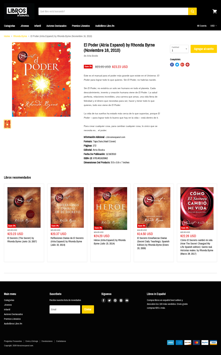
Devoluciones (47, 341)
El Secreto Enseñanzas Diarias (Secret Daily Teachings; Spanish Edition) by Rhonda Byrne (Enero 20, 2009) (153, 243)
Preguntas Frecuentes (13, 341)
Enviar (87, 309)
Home (7, 36)
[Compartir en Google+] (182, 65)
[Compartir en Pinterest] (187, 65)
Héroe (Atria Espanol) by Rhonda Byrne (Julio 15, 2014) (110, 241)
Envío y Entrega (32, 341)
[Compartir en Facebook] (172, 65)
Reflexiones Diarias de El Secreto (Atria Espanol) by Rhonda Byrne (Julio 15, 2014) (67, 241)
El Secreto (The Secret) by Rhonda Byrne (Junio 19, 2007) (22, 239)
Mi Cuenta (201, 25)
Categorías (9, 26)
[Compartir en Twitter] (177, 65)
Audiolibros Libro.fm (104, 26)
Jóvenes (25, 26)
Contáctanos (61, 341)
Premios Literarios (81, 26)
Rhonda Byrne (20, 36)
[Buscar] (192, 11)
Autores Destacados (56, 26)
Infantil (37, 26)
